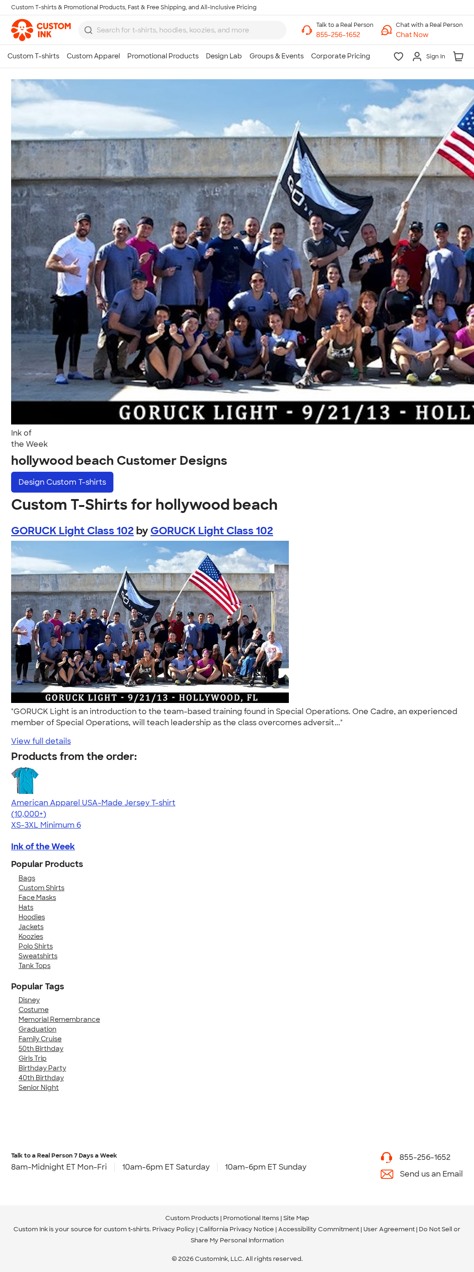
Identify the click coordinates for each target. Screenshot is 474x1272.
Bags (27, 878)
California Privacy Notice (236, 1229)
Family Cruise (40, 1039)
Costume (34, 1010)
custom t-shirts (127, 1229)
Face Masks (37, 897)
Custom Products (192, 1218)
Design (62, 482)
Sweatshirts (38, 956)
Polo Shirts (36, 946)
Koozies (31, 936)
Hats (26, 907)
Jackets (31, 927)
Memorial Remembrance (59, 1019)
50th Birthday (41, 1048)
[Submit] (88, 30)
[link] (41, 30)
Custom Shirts (41, 888)
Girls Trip (33, 1058)
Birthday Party (42, 1068)
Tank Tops (34, 966)
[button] (429, 35)
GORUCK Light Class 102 (72, 531)
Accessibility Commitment (318, 1229)
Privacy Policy (173, 1229)
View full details (41, 741)
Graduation (37, 1029)
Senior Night (39, 1087)
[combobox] (182, 30)
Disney (29, 1000)
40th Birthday (41, 1078)
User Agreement (389, 1229)
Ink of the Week (43, 846)
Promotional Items (251, 1218)
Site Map (296, 1218)
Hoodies (32, 917)
